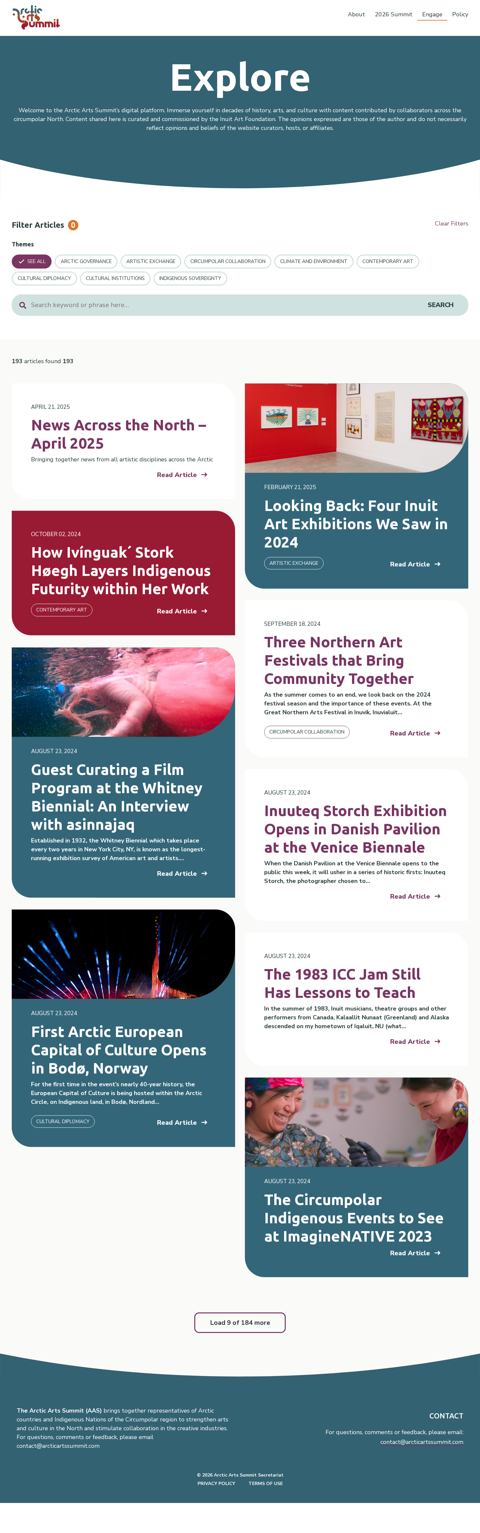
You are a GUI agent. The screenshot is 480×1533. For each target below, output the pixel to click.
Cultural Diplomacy (44, 278)
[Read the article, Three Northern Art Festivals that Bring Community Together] (356, 678)
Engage (432, 14)
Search (441, 305)
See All (36, 261)
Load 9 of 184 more (240, 1322)
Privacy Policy (216, 1483)
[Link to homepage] (39, 17)
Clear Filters (451, 223)
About (356, 14)
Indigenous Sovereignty (190, 278)
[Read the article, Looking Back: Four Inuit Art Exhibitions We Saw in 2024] (356, 486)
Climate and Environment (313, 261)
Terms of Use (265, 1483)
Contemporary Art (387, 261)
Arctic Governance (86, 261)
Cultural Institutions (115, 278)
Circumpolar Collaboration (227, 261)
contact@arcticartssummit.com (421, 1442)
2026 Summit (393, 14)
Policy (460, 14)
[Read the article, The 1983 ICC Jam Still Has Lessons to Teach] (356, 999)
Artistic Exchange (150, 261)
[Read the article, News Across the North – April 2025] (123, 441)
